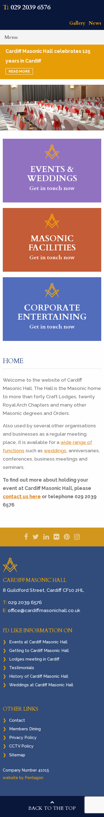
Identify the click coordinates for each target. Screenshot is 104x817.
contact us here (22, 496)
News (95, 23)
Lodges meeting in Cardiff (34, 659)
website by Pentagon (23, 777)
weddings (55, 450)
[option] (52, 108)
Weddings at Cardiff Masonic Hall (41, 684)
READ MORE (19, 71)
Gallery (77, 23)
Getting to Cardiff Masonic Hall (39, 650)
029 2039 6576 (30, 7)
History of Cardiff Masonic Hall (38, 676)
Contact (17, 720)
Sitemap (17, 754)
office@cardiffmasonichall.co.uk (44, 610)
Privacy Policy (23, 737)
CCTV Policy (21, 746)
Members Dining (25, 728)
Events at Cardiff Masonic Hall (38, 641)
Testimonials (21, 667)
